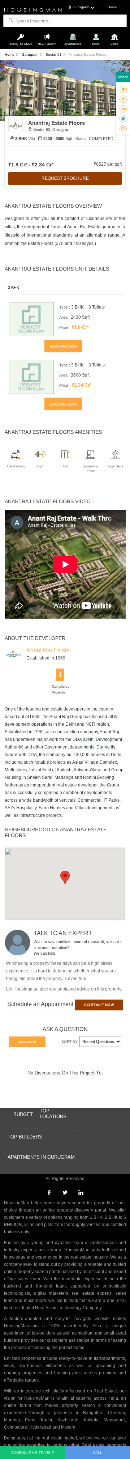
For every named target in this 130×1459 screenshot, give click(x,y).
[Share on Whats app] (123, 119)
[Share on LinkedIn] (123, 108)
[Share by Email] (123, 128)
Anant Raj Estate (48, 650)
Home (112, 7)
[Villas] (114, 34)
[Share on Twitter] (123, 89)
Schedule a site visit (32, 1453)
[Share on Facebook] (123, 99)
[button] (65, 877)
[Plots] (96, 34)
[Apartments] (74, 34)
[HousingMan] (33, 9)
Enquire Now (63, 346)
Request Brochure (65, 178)
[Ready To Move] (21, 34)
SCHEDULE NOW (99, 1005)
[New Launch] (48, 34)
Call (97, 1453)
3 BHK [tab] (13, 287)
